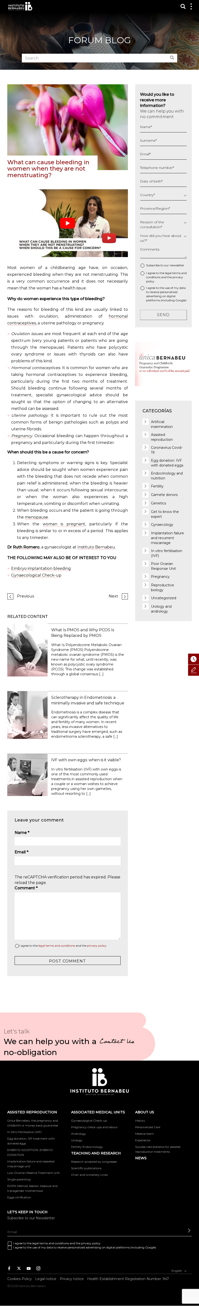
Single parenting (19, 1179)
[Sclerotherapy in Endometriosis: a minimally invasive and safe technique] (27, 714)
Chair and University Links (89, 1175)
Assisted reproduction (32, 1112)
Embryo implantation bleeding (41, 568)
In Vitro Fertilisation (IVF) (24, 1132)
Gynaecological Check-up (36, 575)
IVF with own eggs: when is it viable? (86, 760)
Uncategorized (163, 598)
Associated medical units (98, 1112)
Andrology (78, 1133)
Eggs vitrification (19, 1197)
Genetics (158, 503)
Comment (26, 888)
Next (113, 596)
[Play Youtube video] (67, 223)
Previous (25, 596)
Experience (142, 1140)
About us (144, 1112)
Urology (76, 1140)
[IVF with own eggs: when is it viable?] (27, 774)
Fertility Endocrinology (87, 1147)
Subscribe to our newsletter (165, 265)
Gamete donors (164, 495)
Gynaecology (162, 524)
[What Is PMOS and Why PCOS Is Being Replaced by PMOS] (27, 649)
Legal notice (45, 1279)
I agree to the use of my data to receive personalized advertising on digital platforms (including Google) (166, 294)
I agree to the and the (63, 945)
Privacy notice (72, 1279)
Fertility (157, 486)
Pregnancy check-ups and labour (94, 1127)
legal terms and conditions (56, 945)
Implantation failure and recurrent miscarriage (167, 538)
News (141, 1158)
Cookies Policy (19, 1279)
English (177, 1270)
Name (22, 832)
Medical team (144, 1133)
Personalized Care (147, 1127)
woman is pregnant (64, 524)
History (140, 1120)
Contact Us (117, 1042)
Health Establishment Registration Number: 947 (128, 1279)
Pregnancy (21, 435)
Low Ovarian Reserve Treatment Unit (33, 1173)
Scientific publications (86, 1168)
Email (21, 852)
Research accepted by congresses (94, 1161)
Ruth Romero (26, 547)
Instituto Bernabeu (20, 6)
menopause (36, 517)
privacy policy (97, 945)
